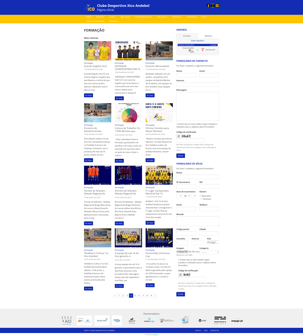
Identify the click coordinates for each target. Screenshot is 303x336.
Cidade (202, 229)
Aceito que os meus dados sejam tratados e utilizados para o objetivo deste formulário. (196, 125)
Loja (205, 330)
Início (89, 17)
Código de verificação (186, 132)
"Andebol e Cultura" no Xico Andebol (96, 254)
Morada (180, 214)
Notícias (100, 17)
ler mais (88, 95)
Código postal (182, 229)
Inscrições (192, 17)
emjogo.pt (155, 334)
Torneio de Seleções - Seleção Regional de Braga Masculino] (95, 193)
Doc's (204, 17)
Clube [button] (112, 17)
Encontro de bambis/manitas (92, 129)
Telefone (203, 204)
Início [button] (197, 330)
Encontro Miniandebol (157, 66)
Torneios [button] (113, 21)
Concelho (180, 238)
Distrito (195, 238)
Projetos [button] (177, 17)
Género (202, 191)
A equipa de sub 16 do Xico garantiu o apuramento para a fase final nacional (128, 257)
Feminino (207, 199)
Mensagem (181, 90)
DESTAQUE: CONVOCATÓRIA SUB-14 (127, 67)
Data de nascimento (185, 191)
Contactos (214, 330)
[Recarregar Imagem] (178, 136)
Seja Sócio (125, 17)
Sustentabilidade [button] (143, 17)
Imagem (180, 248)
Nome (179, 71)
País (209, 238)
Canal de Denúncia (95, 21)
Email (202, 71)
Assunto (180, 80)
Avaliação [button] (162, 17)
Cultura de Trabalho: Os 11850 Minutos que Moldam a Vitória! (127, 131)
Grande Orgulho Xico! (95, 66)
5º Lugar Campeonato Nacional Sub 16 (157, 192)
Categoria (204, 248)
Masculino (206, 196)
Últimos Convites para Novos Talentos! (157, 129)
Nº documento (183, 182)
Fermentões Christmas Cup (158, 254)
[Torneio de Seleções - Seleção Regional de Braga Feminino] (126, 193)
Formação (88, 63)
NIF (201, 182)
